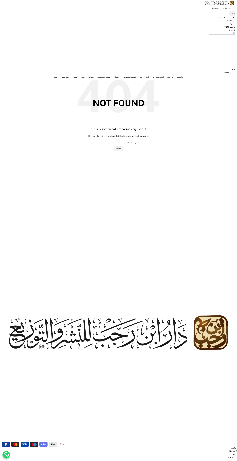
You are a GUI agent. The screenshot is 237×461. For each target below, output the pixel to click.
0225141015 (231, 424)
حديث (233, 371)
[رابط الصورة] (118, 333)
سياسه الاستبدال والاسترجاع (224, 414)
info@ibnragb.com (228, 437)
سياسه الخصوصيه (228, 410)
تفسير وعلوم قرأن (229, 366)
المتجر (233, 401)
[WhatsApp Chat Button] (6, 455)
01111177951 (231, 428)
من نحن (232, 397)
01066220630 (230, 432)
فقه (234, 379)
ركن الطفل (231, 387)
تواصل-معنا (231, 406)
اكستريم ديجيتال (9, 440)
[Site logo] (219, 3)
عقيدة (233, 383)
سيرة (233, 375)
